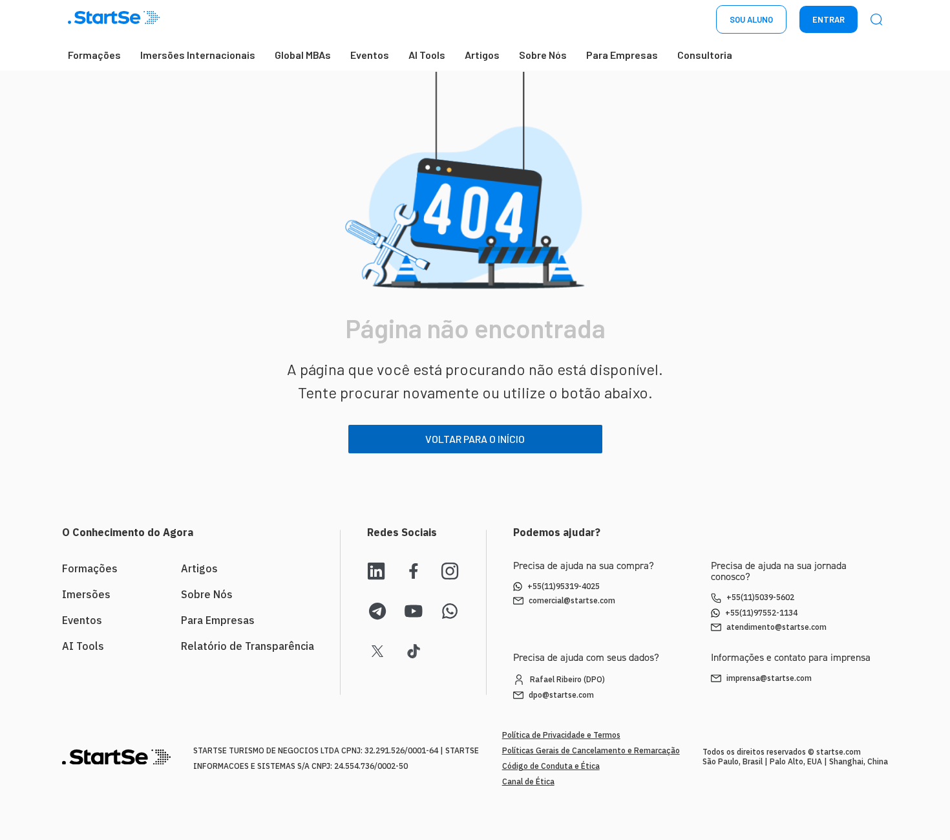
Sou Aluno (751, 19)
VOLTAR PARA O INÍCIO (475, 439)
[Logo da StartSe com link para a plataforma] (114, 20)
